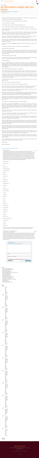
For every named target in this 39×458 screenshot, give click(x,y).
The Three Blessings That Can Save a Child (8, 277)
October (6, 297)
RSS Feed (3, 439)
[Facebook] (18, 454)
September (6, 298)
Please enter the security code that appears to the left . (18, 259)
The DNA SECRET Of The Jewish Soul (7, 268)
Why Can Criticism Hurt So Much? (7, 271)
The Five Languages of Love (6, 275)
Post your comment (11, 242)
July (5, 300)
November (6, 296)
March (6, 304)
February (6, 305)
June (5, 301)
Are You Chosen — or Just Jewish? (6, 278)
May (5, 302)
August (6, 299)
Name (8, 253)
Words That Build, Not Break (6, 270)
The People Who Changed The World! (7, 276)
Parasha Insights (3, 5)
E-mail (12, 256)
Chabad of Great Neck (9, 1)
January (6, 293)
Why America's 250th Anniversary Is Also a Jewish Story (10, 272)
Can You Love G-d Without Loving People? (8, 269)
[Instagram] (21, 454)
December (6, 295)
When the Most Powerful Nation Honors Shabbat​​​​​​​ (9, 279)
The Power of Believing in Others (6, 273)
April (5, 303)
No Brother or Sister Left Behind (6, 274)
